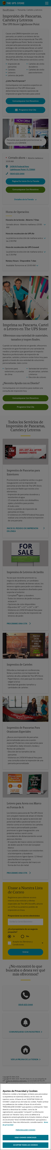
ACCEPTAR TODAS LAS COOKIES (25, 1145)
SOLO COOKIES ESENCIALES (25, 1137)
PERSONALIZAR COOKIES (25, 1130)
